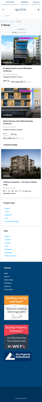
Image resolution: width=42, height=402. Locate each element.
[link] (21, 50)
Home (5, 21)
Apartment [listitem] (8, 215)
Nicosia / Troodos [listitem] (11, 256)
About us (7, 276)
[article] (21, 173)
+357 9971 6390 (9, 2)
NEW (32, 38)
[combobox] (23, 32)
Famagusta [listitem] (8, 249)
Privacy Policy (8, 289)
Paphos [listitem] (7, 236)
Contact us (7, 286)
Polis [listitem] (6, 246)
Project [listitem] (7, 208)
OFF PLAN (36, 38)
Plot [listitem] (6, 218)
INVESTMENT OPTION (25, 38)
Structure (11, 21)
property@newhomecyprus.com (9, 4)
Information (7, 283)
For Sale (16, 38)
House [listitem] (7, 212)
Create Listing (8, 280)
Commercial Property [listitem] (12, 221)
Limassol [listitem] (8, 240)
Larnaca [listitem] (7, 243)
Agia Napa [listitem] (8, 252)
